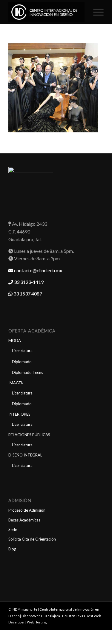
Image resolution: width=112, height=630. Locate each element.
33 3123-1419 (28, 282)
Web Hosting (37, 622)
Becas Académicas (24, 520)
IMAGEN (16, 382)
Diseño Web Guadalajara (41, 616)
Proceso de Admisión (26, 510)
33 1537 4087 (27, 293)
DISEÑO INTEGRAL (25, 455)
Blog (12, 549)
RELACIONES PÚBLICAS (29, 434)
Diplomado (22, 361)
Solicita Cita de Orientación (32, 539)
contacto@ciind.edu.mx (37, 270)
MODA (14, 340)
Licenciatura (22, 350)
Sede (12, 529)
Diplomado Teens (27, 372)
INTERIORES (19, 414)
